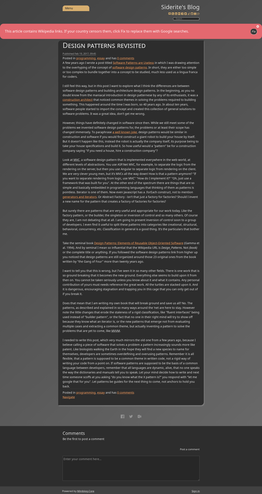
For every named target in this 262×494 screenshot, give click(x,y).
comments (125, 58)
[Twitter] (185, 13)
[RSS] (173, 13)
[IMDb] (179, 13)
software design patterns (129, 67)
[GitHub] (192, 13)
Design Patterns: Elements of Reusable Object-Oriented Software (138, 243)
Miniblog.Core (85, 491)
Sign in (196, 491)
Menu (69, 8)
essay (101, 58)
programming (86, 58)
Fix (254, 31)
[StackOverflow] (189, 13)
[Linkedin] (176, 13)
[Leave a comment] (198, 13)
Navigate (69, 397)
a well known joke (125, 132)
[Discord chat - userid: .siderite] (169, 13)
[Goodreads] (195, 13)
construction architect (78, 100)
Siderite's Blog (180, 7)
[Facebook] (182, 13)
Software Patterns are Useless (133, 63)
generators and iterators (80, 197)
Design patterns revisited (104, 45)
